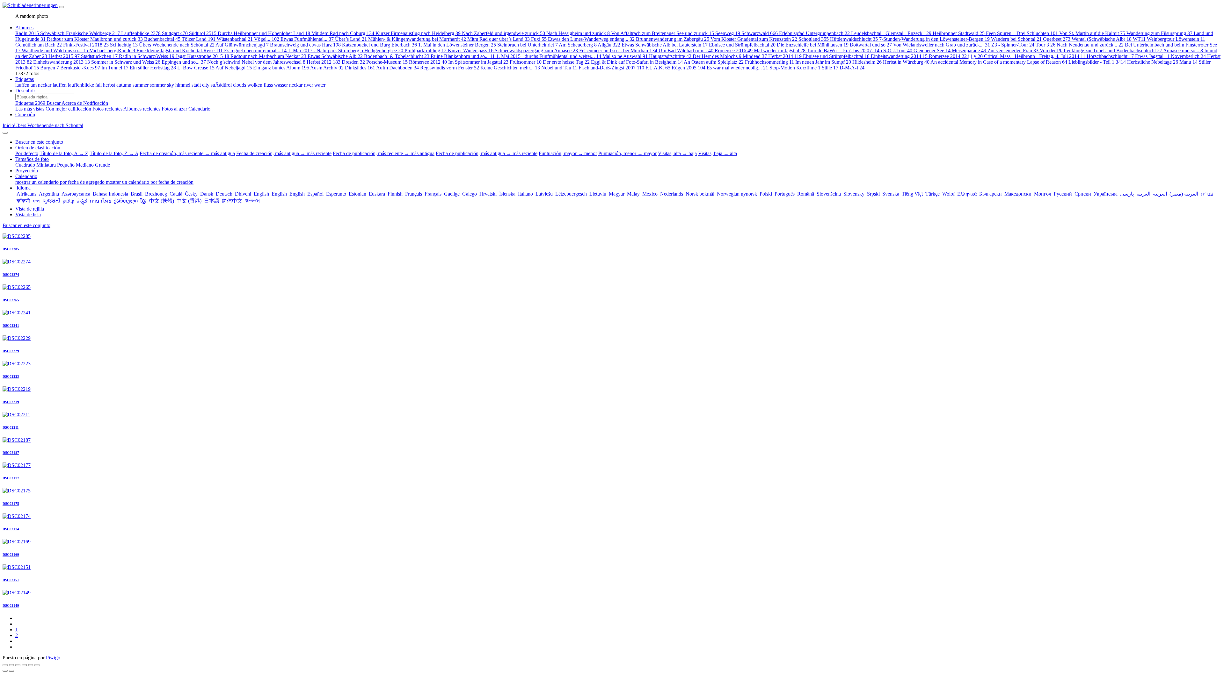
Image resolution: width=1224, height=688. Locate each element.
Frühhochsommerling (769, 62)
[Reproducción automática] (37, 665)
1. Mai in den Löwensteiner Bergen (457, 44)
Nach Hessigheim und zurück (578, 33)
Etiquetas (24, 79)
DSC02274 (11, 274)
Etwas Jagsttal (1152, 56)
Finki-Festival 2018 (86, 44)
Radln (27, 33)
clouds (239, 85)
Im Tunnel (114, 67)
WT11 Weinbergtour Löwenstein (1169, 39)
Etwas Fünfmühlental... (307, 39)
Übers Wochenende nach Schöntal (177, 44)
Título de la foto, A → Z (64, 153)
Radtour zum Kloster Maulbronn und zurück (95, 39)
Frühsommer (526, 62)
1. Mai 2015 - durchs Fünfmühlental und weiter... (548, 56)
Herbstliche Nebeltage (1152, 62)
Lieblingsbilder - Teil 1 (1097, 62)
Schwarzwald (759, 33)
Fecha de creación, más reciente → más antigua (187, 153)
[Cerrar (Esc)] (5, 665)
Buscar (54, 103)
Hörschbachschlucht (1110, 56)
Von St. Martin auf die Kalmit (1092, 33)
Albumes (24, 27)
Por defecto (26, 153)
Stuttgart (175, 33)
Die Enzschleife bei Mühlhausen (813, 44)
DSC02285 (11, 249)
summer (141, 85)
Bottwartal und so (871, 44)
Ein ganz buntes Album (281, 67)
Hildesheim (867, 62)
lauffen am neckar (33, 85)
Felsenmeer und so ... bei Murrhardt (618, 50)
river (308, 85)
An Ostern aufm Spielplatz (714, 62)
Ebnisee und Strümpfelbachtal (742, 44)
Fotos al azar (174, 108)
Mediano (85, 165)
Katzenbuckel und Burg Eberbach (379, 44)
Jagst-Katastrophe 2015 (202, 56)
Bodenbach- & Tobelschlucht (396, 56)
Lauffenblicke (141, 33)
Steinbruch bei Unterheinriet (527, 44)
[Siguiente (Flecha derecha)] (11, 671)
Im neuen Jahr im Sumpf (823, 62)
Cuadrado (25, 165)
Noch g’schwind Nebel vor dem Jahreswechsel (256, 62)
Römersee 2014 (948, 56)
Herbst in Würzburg (906, 62)
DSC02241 (11, 325)
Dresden (353, 62)
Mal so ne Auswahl (625, 56)
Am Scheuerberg (578, 44)
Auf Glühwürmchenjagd (242, 44)
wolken (254, 85)
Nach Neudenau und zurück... (1090, 44)
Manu (1188, 62)
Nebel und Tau (559, 67)
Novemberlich (1188, 56)
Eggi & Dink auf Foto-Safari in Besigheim (637, 62)
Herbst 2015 (64, 56)
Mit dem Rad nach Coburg (342, 33)
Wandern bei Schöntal (1016, 39)
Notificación (95, 103)
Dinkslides (360, 67)
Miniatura (46, 165)
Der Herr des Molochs (717, 56)
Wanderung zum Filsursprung (1159, 33)
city (205, 85)
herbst (109, 85)
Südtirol (202, 33)
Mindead (755, 56)
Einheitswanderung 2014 (899, 56)
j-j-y (975, 56)
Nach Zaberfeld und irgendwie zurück (503, 33)
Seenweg (727, 33)
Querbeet (1056, 39)
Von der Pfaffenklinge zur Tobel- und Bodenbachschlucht (1101, 50)
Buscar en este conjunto (26, 225)
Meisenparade (969, 50)
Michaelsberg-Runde (112, 50)
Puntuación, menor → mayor (627, 153)
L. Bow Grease (196, 67)
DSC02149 (11, 605)
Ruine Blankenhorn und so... (463, 56)
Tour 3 (1045, 44)
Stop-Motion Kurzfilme (794, 67)
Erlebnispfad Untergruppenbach (814, 33)
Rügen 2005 (688, 67)
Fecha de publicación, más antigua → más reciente (486, 153)
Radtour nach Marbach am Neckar (268, 56)
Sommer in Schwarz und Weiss (125, 62)
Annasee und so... (1183, 50)
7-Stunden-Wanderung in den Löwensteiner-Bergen (934, 39)
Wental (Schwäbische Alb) (1102, 39)
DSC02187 (11, 453)
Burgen (49, 67)
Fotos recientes (107, 108)
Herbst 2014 (785, 56)
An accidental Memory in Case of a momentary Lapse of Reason (998, 62)
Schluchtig (124, 44)
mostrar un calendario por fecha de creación (149, 182)
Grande (102, 165)
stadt (196, 85)
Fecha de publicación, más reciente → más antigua (383, 153)
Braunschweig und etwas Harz (305, 44)
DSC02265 (11, 300)
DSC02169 (11, 554)
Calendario (199, 108)
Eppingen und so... (184, 62)
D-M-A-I (852, 67)
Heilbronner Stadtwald (959, 33)
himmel (182, 85)
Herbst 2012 (323, 62)
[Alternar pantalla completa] (17, 665)
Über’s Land (351, 39)
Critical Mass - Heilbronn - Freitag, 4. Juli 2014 (1034, 56)
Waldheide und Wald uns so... (55, 50)
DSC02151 (11, 580)
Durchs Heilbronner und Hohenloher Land (264, 33)
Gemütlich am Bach (38, 44)
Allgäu (609, 44)
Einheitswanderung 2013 (61, 62)
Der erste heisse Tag (566, 62)
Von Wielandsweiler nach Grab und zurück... (941, 44)
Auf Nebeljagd (233, 67)
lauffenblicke (81, 85)
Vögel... (266, 39)
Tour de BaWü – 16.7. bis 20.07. (844, 50)
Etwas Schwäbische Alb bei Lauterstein (665, 44)
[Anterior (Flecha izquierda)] (5, 671)
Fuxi (539, 39)
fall (98, 85)
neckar (295, 85)
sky (170, 85)
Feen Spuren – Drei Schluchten (1022, 33)
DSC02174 (11, 529)
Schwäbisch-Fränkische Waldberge (80, 33)
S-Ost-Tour (897, 50)
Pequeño (66, 165)
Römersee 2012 (428, 62)
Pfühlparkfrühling (425, 50)
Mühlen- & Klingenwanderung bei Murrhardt (417, 39)
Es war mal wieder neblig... (737, 67)
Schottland (813, 39)
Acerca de (72, 103)
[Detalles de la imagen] (30, 665)
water (319, 85)
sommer (158, 85)
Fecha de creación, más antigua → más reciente (284, 153)
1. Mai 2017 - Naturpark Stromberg (325, 50)
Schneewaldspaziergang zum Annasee (536, 50)
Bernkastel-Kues (80, 67)
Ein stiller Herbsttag (153, 67)
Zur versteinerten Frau (1012, 50)
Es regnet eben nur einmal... (255, 50)
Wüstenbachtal (235, 39)
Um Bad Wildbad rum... (686, 50)
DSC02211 (11, 427)
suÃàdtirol (221, 85)
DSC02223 (11, 376)
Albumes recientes (141, 108)
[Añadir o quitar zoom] (24, 665)
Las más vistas (29, 108)
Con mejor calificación (68, 108)
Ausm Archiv (327, 67)
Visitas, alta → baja (677, 153)
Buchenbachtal (162, 39)
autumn (123, 85)
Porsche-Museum (387, 62)
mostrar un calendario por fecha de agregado (60, 182)
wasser (281, 85)
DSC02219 (11, 402)
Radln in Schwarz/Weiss (146, 56)
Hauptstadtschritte (670, 56)
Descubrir (25, 90)
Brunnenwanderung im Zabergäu (672, 39)
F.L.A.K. (657, 67)
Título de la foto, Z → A (114, 153)
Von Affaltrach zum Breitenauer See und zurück (662, 33)
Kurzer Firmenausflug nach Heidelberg (418, 33)
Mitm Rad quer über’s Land (498, 39)
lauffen (60, 85)
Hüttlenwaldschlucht (854, 39)
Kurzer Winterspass (470, 50)
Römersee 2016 (734, 50)
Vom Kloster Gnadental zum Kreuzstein (753, 39)
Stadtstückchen (99, 56)
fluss (268, 85)
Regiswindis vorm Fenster (449, 67)
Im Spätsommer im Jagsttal (478, 62)
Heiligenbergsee (383, 50)
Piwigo (53, 657)
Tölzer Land (198, 39)
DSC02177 (11, 478)
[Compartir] (11, 665)
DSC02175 (11, 503)
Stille (830, 67)
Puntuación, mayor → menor (568, 153)
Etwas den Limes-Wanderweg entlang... (591, 39)
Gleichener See (932, 50)
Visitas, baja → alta (717, 153)
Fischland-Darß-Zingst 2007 (611, 67)
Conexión (25, 114)
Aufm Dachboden (397, 67)
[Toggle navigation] (61, 7)
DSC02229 (11, 351)
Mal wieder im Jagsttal (779, 50)
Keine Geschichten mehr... (510, 67)
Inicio (8, 125)
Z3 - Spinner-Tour (1012, 44)
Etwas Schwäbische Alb (335, 56)
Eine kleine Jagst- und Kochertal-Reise (179, 50)
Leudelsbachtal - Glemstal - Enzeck (891, 33)
